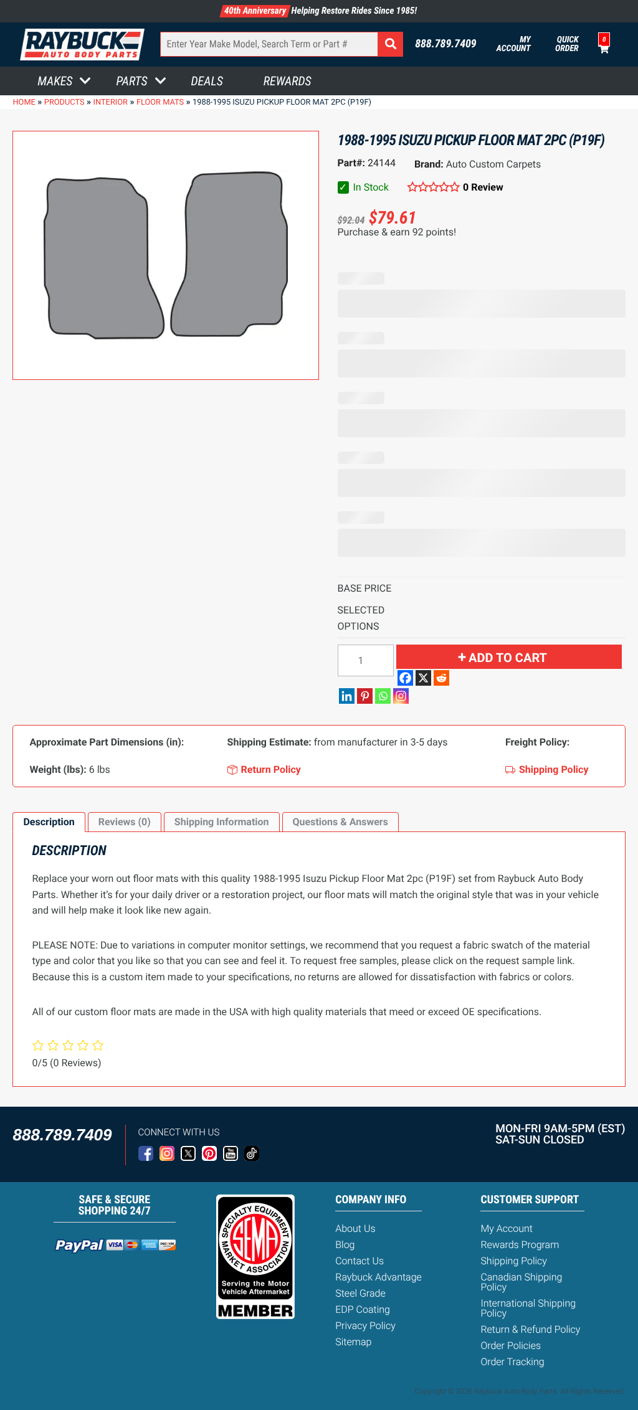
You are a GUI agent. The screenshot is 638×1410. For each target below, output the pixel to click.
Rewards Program (519, 1245)
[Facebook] (405, 678)
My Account (514, 44)
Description (48, 822)
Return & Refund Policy (530, 1329)
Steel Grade (360, 1293)
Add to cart (508, 657)
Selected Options (361, 618)
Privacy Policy (365, 1326)
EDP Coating (362, 1309)
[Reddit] (441, 678)
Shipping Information (221, 822)
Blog (345, 1245)
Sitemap (353, 1342)
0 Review (483, 187)
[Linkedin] (347, 696)
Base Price (365, 588)
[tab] (48, 822)
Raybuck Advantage (378, 1277)
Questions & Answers (340, 822)
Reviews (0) (124, 822)
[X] (423, 678)
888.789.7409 (446, 44)
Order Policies (510, 1345)
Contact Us (359, 1261)
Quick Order (567, 44)
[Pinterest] (365, 696)
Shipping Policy (513, 1261)
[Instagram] (401, 696)
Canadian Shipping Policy (521, 1282)
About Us (355, 1228)
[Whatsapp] (383, 696)
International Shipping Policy (528, 1308)
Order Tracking (512, 1362)
